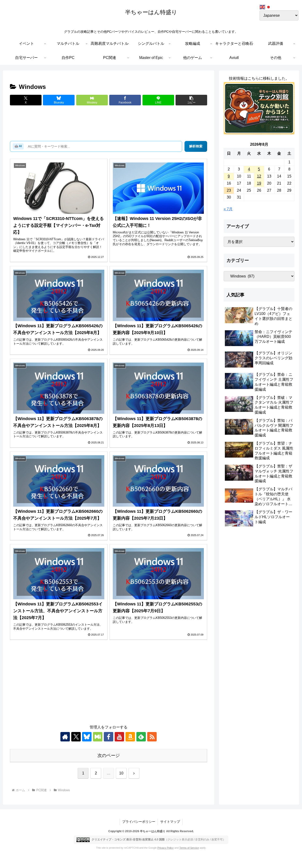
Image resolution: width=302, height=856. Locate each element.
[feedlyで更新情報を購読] (141, 736)
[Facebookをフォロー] (108, 736)
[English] (263, 7)
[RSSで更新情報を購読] (152, 736)
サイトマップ (170, 821)
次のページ (108, 755)
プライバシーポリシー (138, 821)
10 (121, 773)
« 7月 (228, 209)
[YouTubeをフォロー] (119, 736)
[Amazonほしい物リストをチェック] (130, 736)
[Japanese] (269, 7)
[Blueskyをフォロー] (87, 736)
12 (259, 176)
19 (259, 183)
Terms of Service (189, 847)
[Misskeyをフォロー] (97, 736)
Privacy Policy (165, 847)
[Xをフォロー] (76, 736)
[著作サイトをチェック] (65, 736)
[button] (191, 100)
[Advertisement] (108, 123)
